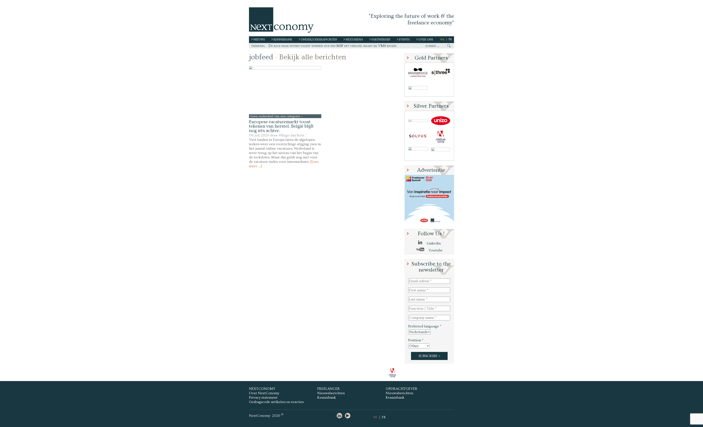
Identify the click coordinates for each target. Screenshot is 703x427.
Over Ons (425, 39)
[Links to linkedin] (340, 416)
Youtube (435, 250)
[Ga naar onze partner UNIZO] (440, 121)
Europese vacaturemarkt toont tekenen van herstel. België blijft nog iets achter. (281, 126)
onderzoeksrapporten (319, 39)
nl (443, 39)
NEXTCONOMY (262, 389)
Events (404, 39)
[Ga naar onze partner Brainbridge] (418, 73)
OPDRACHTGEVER (401, 389)
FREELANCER (328, 389)
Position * (415, 340)
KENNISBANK (283, 39)
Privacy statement (263, 398)
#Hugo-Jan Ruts (291, 135)
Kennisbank (326, 398)
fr (450, 39)
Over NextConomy (264, 393)
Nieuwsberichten (331, 393)
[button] (285, 90)
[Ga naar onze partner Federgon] (418, 153)
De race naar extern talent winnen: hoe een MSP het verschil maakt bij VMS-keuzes (333, 46)
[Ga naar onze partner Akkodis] (418, 121)
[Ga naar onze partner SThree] (440, 73)
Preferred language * (424, 326)
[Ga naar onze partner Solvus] (418, 137)
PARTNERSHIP (380, 39)
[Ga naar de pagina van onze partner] (351, 372)
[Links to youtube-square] (348, 416)
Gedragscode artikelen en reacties (276, 402)
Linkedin (433, 243)
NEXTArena (354, 39)
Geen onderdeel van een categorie (275, 116)
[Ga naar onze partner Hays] (418, 88)
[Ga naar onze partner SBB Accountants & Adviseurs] (440, 153)
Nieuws (259, 39)
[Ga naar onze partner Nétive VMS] (440, 137)
